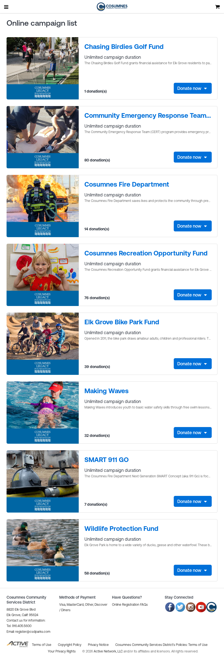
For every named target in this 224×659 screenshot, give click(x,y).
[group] (112, 68)
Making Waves (106, 391)
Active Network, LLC (108, 651)
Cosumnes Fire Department (126, 184)
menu (6, 6)
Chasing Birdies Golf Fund (124, 46)
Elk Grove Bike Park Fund (121, 322)
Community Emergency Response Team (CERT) (148, 115)
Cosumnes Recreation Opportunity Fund (146, 253)
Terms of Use (198, 645)
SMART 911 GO (106, 459)
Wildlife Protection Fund (121, 528)
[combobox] (193, 88)
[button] (28, 632)
